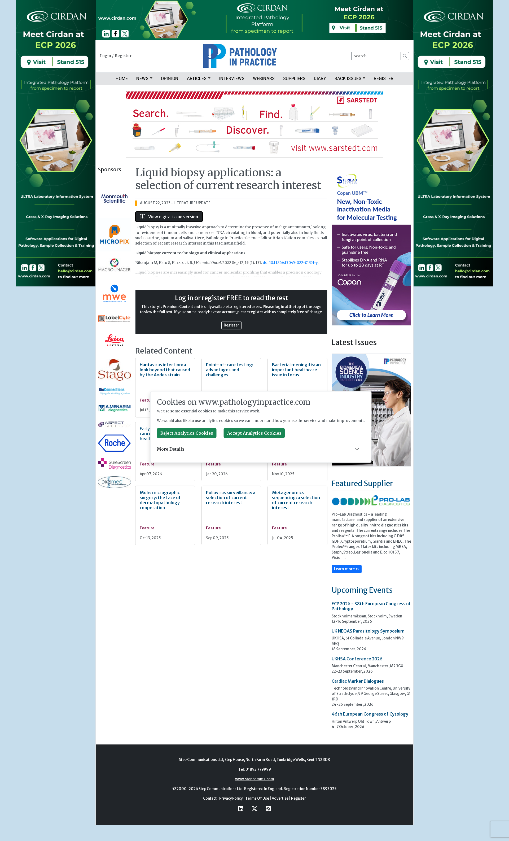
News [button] (142, 78)
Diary (320, 78)
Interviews (231, 78)
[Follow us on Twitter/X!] (254, 808)
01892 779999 (258, 769)
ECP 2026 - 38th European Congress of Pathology (371, 606)
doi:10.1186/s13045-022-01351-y (290, 262)
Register (123, 56)
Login (105, 56)
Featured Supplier (362, 483)
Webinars (264, 78)
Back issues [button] (348, 78)
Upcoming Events (362, 590)
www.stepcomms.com (254, 779)
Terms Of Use (257, 798)
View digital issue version (172, 216)
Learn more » (346, 569)
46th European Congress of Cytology (370, 714)
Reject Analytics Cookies (186, 433)
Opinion (169, 78)
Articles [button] (197, 78)
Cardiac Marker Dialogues (358, 681)
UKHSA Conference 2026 (357, 658)
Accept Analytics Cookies (254, 433)
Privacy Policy (231, 798)
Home (122, 78)
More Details (171, 449)
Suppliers (294, 78)
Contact (210, 798)
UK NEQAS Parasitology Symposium (368, 631)
